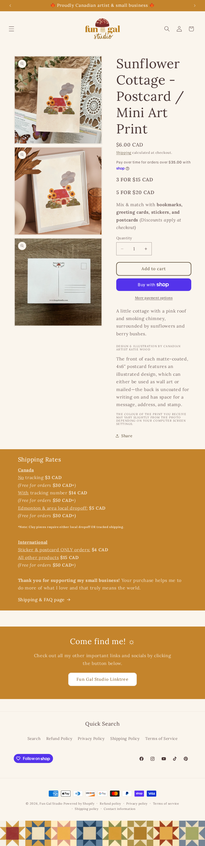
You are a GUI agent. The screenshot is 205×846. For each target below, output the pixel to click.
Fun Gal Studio (51, 803)
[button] (12, 29)
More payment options (154, 298)
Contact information (120, 809)
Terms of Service (161, 738)
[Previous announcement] (10, 5)
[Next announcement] (194, 5)
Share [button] (126, 435)
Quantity (124, 238)
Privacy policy (137, 803)
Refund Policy (59, 738)
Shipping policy (86, 809)
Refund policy (110, 803)
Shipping (123, 152)
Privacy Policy (91, 738)
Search (34, 738)
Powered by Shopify (79, 803)
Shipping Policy (125, 738)
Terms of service (166, 803)
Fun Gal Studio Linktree (102, 679)
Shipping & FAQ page (41, 599)
